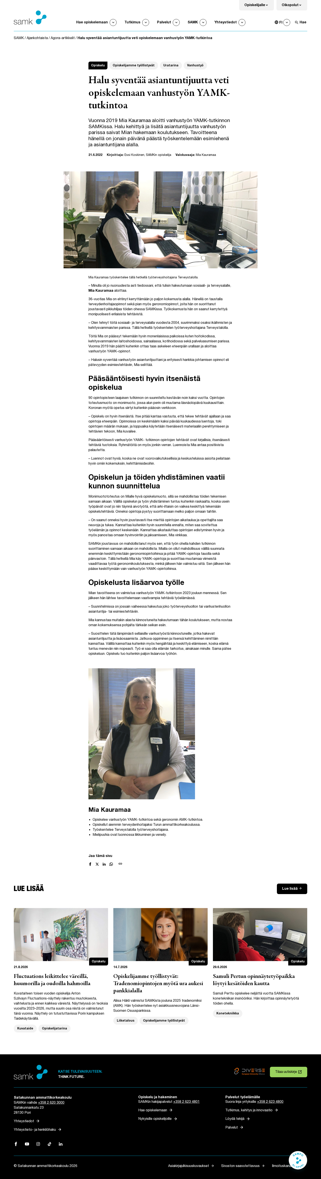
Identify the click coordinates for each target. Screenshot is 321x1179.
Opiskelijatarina (54, 1028)
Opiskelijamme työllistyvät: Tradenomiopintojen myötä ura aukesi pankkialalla (158, 984)
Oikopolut (294, 6)
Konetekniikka (227, 1013)
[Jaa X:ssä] (97, 864)
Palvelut (164, 22)
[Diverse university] (249, 1072)
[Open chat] (298, 1162)
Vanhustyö (195, 65)
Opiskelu (98, 65)
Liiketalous (125, 1020)
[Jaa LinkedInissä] (104, 864)
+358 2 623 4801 (186, 1102)
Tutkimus (132, 22)
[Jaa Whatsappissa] (111, 864)
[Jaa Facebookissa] (90, 864)
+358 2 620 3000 (51, 1103)
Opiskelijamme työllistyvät (134, 65)
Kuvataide (25, 1028)
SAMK (193, 22)
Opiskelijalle (259, 6)
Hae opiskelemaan (92, 22)
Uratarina (170, 65)
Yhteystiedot (225, 22)
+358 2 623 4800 (270, 1102)
